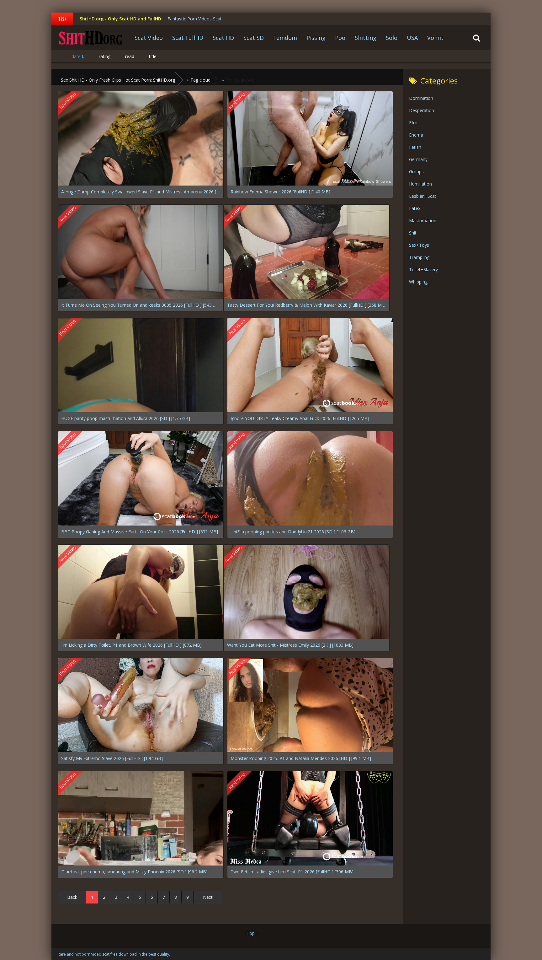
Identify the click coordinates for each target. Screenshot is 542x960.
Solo (391, 37)
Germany (418, 159)
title (153, 56)
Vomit (435, 37)
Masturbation (422, 221)
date (76, 56)
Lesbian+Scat (422, 196)
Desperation (421, 110)
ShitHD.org (90, 37)
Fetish (415, 147)
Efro (413, 123)
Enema (416, 135)
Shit (413, 233)
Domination (421, 98)
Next (208, 897)
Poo (340, 37)
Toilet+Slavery (423, 269)
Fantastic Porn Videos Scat (194, 19)
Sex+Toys (419, 245)
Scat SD (253, 37)
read (129, 56)
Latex (414, 208)
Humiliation (420, 184)
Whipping (418, 282)
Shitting (365, 37)
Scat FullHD (187, 37)
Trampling (419, 257)
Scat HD (223, 37)
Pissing (316, 37)
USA (412, 37)
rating (104, 56)
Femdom (285, 37)
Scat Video (149, 37)
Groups (416, 172)
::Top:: (251, 933)
